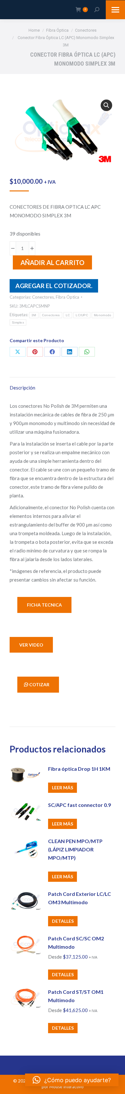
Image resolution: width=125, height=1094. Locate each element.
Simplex (18, 322)
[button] (106, 105)
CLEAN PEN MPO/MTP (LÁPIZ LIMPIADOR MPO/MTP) (75, 849)
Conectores (43, 297)
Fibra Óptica (67, 297)
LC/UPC (82, 315)
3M (33, 315)
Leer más (62, 787)
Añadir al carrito (52, 262)
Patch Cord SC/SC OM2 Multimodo (76, 942)
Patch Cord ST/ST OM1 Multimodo (76, 996)
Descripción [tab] (22, 387)
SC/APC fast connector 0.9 (79, 805)
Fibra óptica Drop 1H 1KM (79, 769)
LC (68, 315)
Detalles (63, 921)
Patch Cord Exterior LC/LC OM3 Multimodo (79, 898)
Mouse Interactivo (66, 1086)
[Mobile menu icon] (115, 9)
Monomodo (102, 315)
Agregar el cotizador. (53, 285)
